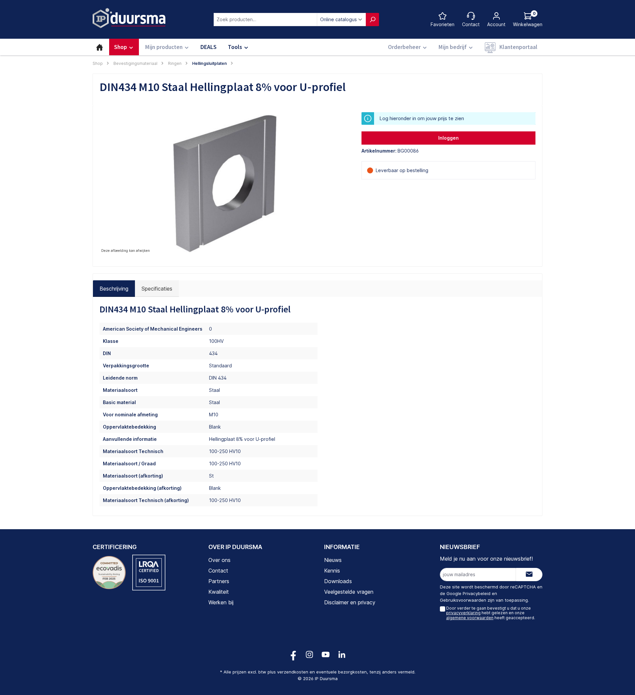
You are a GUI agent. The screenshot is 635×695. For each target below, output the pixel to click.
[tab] (114, 288)
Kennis (332, 570)
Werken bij (220, 602)
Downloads (338, 581)
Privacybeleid (476, 593)
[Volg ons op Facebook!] (293, 654)
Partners (218, 581)
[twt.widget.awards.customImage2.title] (148, 572)
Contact (218, 570)
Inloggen (448, 138)
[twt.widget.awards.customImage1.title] (109, 572)
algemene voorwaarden (469, 617)
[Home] (99, 47)
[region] (224, 183)
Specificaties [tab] (157, 288)
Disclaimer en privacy (349, 602)
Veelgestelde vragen (348, 591)
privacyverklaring (463, 612)
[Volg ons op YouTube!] (325, 654)
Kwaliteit (218, 591)
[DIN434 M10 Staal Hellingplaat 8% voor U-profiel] (223, 183)
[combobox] (265, 19)
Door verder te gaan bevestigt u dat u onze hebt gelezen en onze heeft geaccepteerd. (490, 613)
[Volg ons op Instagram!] (309, 654)
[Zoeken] (372, 19)
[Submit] (529, 574)
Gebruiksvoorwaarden (463, 600)
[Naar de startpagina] (129, 18)
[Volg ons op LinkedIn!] (341, 654)
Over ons (219, 560)
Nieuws (333, 560)
